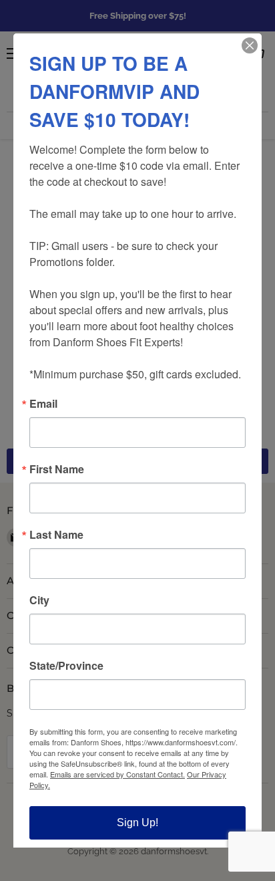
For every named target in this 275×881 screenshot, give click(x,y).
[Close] (250, 45)
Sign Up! (137, 822)
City (39, 600)
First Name (56, 469)
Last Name (56, 534)
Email (43, 403)
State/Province (66, 665)
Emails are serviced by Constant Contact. (117, 774)
